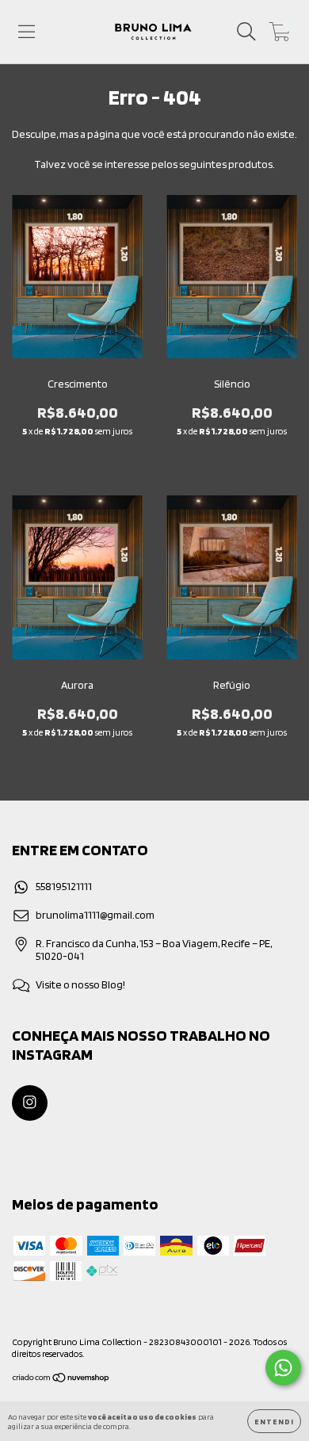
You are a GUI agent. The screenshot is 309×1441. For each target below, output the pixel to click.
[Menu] (26, 31)
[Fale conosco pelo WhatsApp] (283, 1368)
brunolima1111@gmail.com (95, 914)
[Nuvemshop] (61, 1380)
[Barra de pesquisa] (246, 31)
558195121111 (64, 886)
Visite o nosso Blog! (80, 984)
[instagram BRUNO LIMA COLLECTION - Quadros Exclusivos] (30, 1103)
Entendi (274, 1421)
